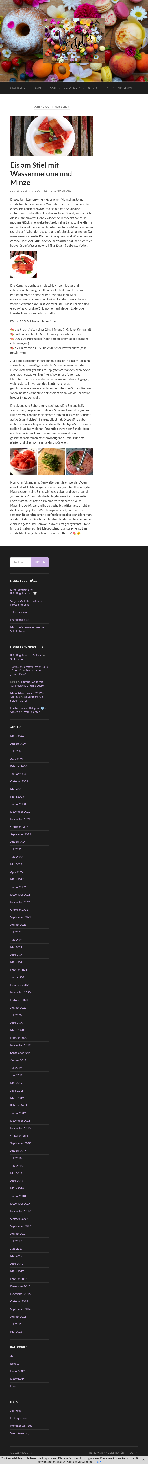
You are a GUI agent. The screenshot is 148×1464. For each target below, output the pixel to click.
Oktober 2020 (19, 1000)
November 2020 (20, 992)
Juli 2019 (16, 1067)
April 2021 (16, 954)
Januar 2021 (18, 977)
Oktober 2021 (19, 909)
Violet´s (26, 1452)
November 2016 (20, 1293)
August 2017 (18, 1233)
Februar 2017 (18, 1278)
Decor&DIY (17, 1371)
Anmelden (16, 1410)
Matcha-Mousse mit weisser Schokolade (27, 629)
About (37, 87)
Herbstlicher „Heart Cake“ (26, 672)
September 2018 (20, 1143)
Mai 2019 (16, 1082)
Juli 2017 (16, 1241)
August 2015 (18, 1316)
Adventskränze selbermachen (26, 698)
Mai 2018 (16, 1173)
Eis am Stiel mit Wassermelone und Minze (41, 174)
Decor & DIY (71, 87)
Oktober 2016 (19, 1301)
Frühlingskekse (19, 619)
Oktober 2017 (19, 1218)
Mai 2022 (16, 864)
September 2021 (20, 917)
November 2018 (20, 1128)
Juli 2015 (16, 1324)
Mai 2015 (16, 1331)
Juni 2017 (16, 1248)
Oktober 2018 (19, 1135)
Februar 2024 (18, 766)
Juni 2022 (16, 856)
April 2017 (16, 1263)
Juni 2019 (16, 1075)
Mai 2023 (16, 789)
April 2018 (16, 1180)
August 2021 (18, 924)
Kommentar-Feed (21, 1425)
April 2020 (16, 1022)
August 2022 (18, 841)
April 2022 (16, 872)
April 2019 (16, 1090)
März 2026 (17, 736)
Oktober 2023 (19, 781)
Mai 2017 (16, 1256)
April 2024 (16, 758)
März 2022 (17, 879)
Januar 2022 (18, 886)
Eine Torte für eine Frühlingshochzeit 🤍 (23, 591)
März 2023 (17, 796)
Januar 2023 (18, 804)
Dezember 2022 (20, 811)
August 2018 (18, 1150)
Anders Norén (114, 1452)
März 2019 (17, 1098)
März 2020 (17, 1030)
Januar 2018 (18, 1196)
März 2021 (17, 962)
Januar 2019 (18, 1113)
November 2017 (20, 1211)
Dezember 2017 (20, 1203)
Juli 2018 (16, 1158)
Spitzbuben (17, 659)
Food (52, 87)
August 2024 (18, 743)
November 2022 (20, 819)
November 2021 (20, 902)
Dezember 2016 (20, 1286)
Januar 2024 (18, 773)
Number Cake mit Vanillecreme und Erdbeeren (27, 683)
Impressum (124, 87)
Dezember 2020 (20, 985)
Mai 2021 (16, 947)
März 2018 (17, 1188)
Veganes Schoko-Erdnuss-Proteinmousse (26, 602)
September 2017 (20, 1226)
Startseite (17, 87)
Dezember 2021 (20, 894)
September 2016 (20, 1309)
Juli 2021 (16, 932)
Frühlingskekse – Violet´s (26, 655)
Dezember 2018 (20, 1120)
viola (36, 190)
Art (107, 87)
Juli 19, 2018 (19, 190)
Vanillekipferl (32, 711)
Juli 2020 (16, 1015)
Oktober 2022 (19, 826)
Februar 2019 (18, 1105)
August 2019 (18, 1060)
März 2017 (17, 1271)
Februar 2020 (18, 1037)
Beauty (92, 87)
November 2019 (20, 1045)
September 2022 (20, 834)
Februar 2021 (18, 969)
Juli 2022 (16, 849)
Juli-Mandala (18, 612)
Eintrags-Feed (19, 1418)
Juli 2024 (16, 751)
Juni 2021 (16, 939)
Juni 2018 (16, 1165)
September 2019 (20, 1052)
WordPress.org (19, 1433)
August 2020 (18, 1007)
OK (99, 1461)
